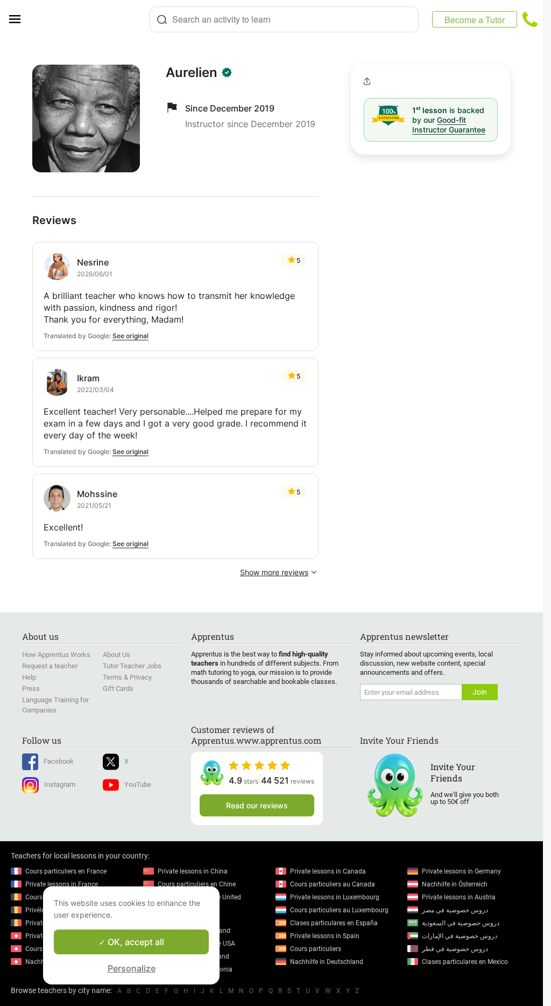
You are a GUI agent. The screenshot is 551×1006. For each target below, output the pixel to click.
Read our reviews (257, 805)
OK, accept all (134, 942)
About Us (116, 655)
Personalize (132, 968)
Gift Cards (118, 688)
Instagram (59, 784)
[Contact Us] (530, 19)
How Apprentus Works (56, 655)
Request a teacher (49, 666)
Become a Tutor (474, 19)
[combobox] (284, 19)
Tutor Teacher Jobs (132, 666)
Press (31, 688)
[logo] (89, 19)
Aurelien (191, 72)
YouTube (137, 784)
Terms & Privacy (127, 677)
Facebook (59, 761)
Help (29, 677)
